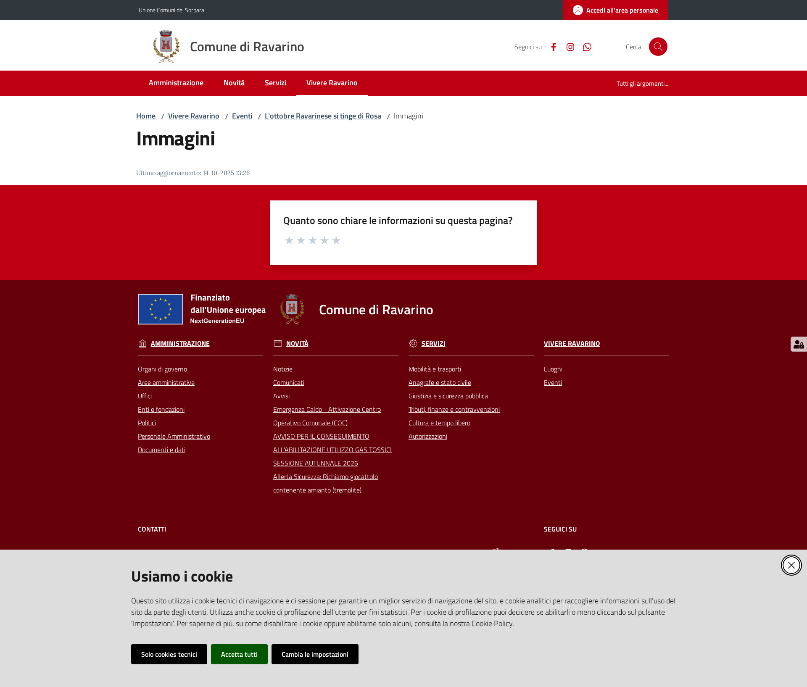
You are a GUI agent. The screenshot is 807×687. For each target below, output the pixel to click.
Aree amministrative (166, 382)
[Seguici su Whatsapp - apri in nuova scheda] (583, 46)
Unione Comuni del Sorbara (171, 9)
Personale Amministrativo (174, 436)
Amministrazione (180, 343)
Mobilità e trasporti (435, 369)
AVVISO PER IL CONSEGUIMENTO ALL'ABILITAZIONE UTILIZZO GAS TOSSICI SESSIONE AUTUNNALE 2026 (332, 449)
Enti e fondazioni (161, 409)
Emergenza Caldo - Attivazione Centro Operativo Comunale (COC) (327, 416)
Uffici (145, 396)
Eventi (242, 115)
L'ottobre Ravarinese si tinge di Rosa (323, 115)
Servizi (434, 343)
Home (146, 115)
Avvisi (281, 396)
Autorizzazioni (428, 436)
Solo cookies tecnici (169, 654)
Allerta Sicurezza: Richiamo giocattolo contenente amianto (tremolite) (325, 483)
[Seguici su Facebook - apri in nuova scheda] (550, 46)
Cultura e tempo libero (439, 423)
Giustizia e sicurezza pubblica (448, 396)
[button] (658, 47)
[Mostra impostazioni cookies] (799, 344)
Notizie (283, 369)
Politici (147, 423)
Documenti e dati (161, 450)
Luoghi (553, 369)
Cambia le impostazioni (315, 654)
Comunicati (288, 382)
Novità (297, 343)
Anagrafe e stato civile (440, 382)
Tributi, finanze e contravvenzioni (454, 409)
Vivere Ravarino (193, 115)
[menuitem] (176, 83)
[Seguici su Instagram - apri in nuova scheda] (567, 46)
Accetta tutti (239, 654)
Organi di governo (162, 369)
